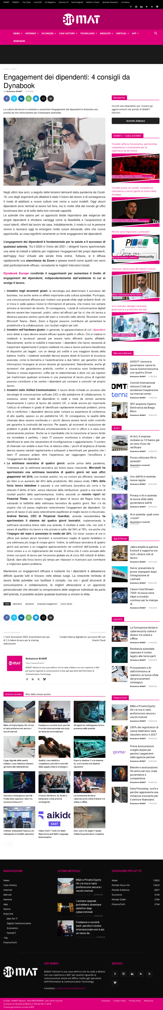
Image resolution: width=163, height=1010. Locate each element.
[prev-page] (5, 844)
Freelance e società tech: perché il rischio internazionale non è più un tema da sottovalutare (54, 728)
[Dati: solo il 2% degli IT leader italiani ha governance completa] (89, 817)
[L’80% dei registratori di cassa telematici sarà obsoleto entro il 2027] (120, 733)
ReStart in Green (92, 2)
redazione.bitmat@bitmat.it (71, 988)
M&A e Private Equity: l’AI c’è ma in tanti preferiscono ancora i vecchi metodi (19, 728)
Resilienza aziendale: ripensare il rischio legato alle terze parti (143, 652)
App (134, 33)
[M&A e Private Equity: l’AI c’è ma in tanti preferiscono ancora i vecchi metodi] (19, 712)
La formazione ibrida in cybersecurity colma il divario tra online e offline (89, 798)
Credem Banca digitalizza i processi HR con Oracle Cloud (82, 639)
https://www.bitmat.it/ (35, 663)
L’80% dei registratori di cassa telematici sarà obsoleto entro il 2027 (144, 731)
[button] (155, 33)
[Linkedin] (141, 6)
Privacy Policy (135, 1000)
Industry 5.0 (63, 2)
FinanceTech (10, 942)
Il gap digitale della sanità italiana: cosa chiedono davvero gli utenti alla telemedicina (18, 763)
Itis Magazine (50, 2)
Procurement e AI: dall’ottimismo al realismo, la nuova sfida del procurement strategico (144, 675)
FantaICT (11, 932)
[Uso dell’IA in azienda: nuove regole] (120, 483)
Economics (12, 928)
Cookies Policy (119, 1000)
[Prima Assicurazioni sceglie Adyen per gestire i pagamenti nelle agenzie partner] (120, 752)
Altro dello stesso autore (38, 694)
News (16, 33)
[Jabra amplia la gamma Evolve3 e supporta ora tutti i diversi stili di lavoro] (120, 553)
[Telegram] (36, 98)
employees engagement (47, 604)
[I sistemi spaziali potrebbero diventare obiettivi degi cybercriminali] (66, 907)
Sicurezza (48, 33)
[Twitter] (151, 6)
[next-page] (11, 844)
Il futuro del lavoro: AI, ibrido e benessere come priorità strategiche (53, 798)
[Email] (43, 98)
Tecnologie (87, 33)
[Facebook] (130, 6)
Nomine (8, 899)
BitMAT (6, 2)
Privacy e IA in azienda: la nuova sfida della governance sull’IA (143, 499)
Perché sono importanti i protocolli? (131, 231)
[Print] (50, 98)
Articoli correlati (13, 694)
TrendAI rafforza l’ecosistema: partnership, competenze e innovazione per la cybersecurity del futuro (134, 147)
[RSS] (146, 6)
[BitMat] (81, 19)
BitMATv (15, 2)
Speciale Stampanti (110, 2)
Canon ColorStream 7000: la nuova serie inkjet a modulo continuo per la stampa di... (144, 596)
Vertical (121, 33)
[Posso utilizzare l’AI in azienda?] (120, 464)
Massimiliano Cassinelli (140, 465)
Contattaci (125, 2)
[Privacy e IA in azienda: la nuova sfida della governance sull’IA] (120, 502)
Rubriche (8, 913)
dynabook (29, 604)
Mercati (8, 894)
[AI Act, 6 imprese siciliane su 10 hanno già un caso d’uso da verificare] (120, 443)
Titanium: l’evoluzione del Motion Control (133, 268)
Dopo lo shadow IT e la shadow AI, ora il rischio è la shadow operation (88, 763)
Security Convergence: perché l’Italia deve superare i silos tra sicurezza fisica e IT (18, 798)
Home (6, 69)
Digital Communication (19, 923)
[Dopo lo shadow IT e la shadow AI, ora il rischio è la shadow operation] (89, 747)
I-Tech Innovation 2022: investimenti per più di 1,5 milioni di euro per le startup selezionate (27, 640)
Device (7, 908)
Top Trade (26, 2)
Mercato (105, 33)
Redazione (148, 1000)
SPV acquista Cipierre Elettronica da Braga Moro (143, 407)
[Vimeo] (157, 6)
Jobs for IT (12, 918)
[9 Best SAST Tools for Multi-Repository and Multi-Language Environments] (54, 817)
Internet (30, 33)
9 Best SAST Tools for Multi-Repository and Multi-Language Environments (53, 834)
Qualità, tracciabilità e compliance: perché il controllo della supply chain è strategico (53, 763)
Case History (67, 33)
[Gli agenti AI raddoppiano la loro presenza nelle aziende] (89, 712)
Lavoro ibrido (66, 604)
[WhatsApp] (28, 98)
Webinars (19, 41)
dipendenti (99, 329)
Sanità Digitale (77, 2)
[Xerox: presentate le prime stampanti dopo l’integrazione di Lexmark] (120, 574)
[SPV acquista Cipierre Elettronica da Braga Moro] (120, 410)
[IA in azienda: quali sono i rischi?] (120, 521)
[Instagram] (136, 6)
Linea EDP (38, 2)
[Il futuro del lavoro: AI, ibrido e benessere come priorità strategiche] (54, 782)
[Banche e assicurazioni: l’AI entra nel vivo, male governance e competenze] (120, 774)
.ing (5, 937)
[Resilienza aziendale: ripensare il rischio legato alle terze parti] (120, 655)
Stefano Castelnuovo (85, 937)
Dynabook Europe (16, 273)
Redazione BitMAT (14, 91)
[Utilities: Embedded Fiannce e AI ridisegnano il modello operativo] (19, 817)
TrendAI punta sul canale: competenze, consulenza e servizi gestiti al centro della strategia (134, 191)
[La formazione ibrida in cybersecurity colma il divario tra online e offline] (89, 782)
